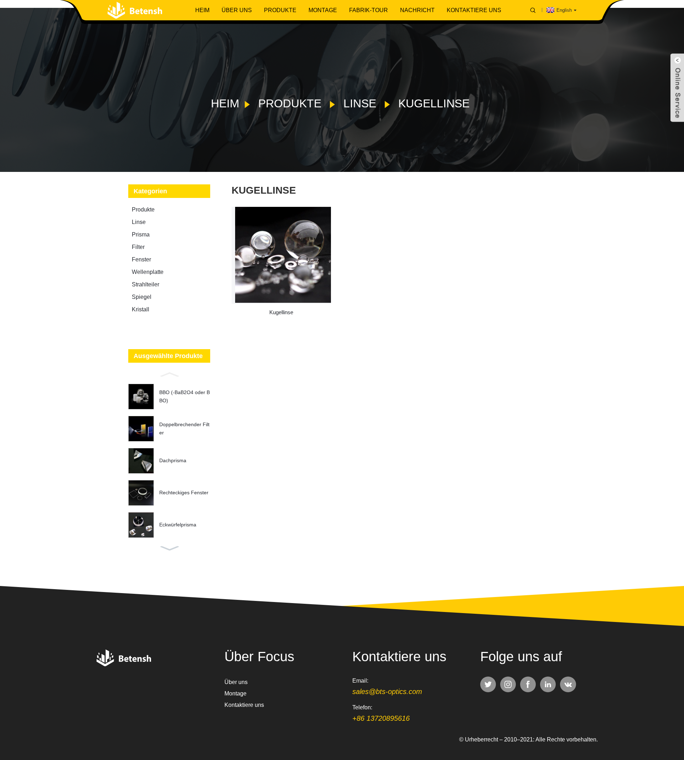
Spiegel (141, 297)
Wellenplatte (148, 272)
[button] (169, 373)
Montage (323, 10)
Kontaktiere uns (474, 10)
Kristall (140, 309)
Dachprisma (172, 460)
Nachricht (417, 10)
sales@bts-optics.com (387, 691)
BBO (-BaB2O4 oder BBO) (184, 396)
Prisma (141, 234)
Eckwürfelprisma (177, 524)
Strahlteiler (145, 284)
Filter (138, 247)
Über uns (237, 10)
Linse (359, 103)
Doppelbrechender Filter (184, 428)
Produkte (280, 10)
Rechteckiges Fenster (183, 492)
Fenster (141, 259)
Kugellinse (434, 103)
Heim (202, 10)
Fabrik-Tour (368, 10)
